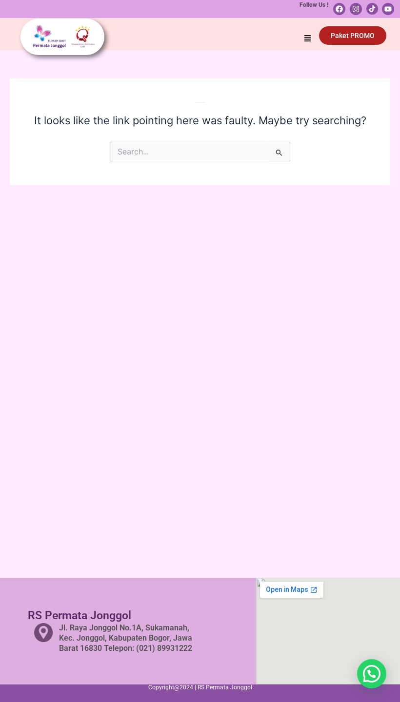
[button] (307, 39)
